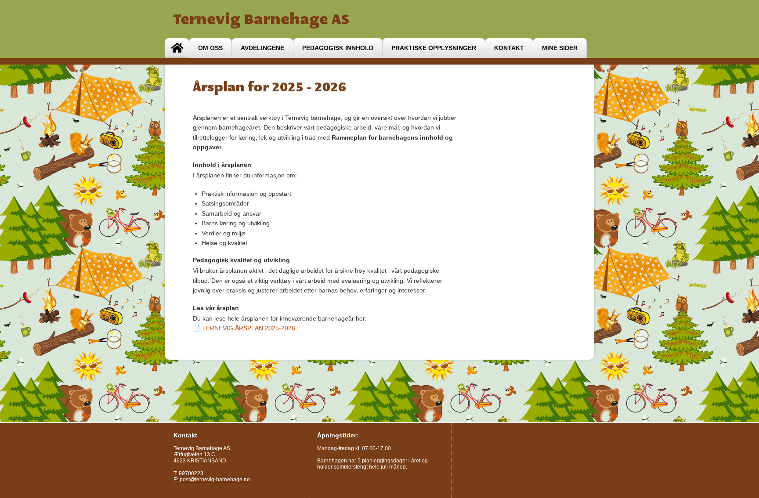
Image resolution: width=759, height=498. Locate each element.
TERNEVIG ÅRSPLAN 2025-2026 (248, 328)
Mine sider (560, 48)
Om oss (210, 48)
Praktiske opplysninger (433, 48)
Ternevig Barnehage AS (261, 19)
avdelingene (262, 48)
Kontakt (509, 48)
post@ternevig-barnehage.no (215, 479)
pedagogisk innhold (337, 48)
